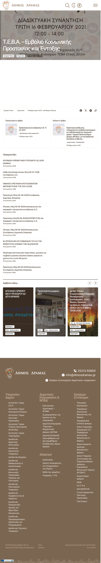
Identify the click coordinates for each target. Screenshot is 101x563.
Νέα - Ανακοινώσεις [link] (12, 330)
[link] (20, 5)
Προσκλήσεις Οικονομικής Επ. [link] (29, 133)
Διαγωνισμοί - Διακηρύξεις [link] (75, 142)
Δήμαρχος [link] (9, 326)
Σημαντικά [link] (20, 56)
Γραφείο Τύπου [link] (8, 56)
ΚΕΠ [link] (39, 330)
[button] (90, 283)
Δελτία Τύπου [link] (75, 326)
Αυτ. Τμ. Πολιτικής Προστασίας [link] (80, 323)
